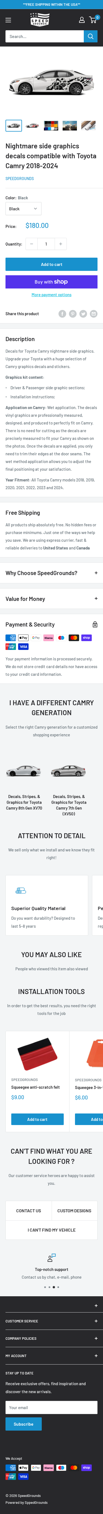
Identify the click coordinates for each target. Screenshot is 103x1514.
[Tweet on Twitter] (83, 313)
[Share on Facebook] (62, 313)
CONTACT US (28, 1210)
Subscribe (24, 1423)
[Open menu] (8, 20)
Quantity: (13, 243)
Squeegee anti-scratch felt (35, 1087)
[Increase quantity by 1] (60, 244)
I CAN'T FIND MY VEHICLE (52, 1229)
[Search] (91, 36)
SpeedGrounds (19, 178)
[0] (93, 20)
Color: (16, 197)
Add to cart (51, 264)
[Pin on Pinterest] (73, 313)
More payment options (51, 294)
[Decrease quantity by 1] (31, 244)
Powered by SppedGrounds (26, 1502)
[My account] (82, 20)
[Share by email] (94, 313)
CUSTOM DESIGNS (74, 1210)
